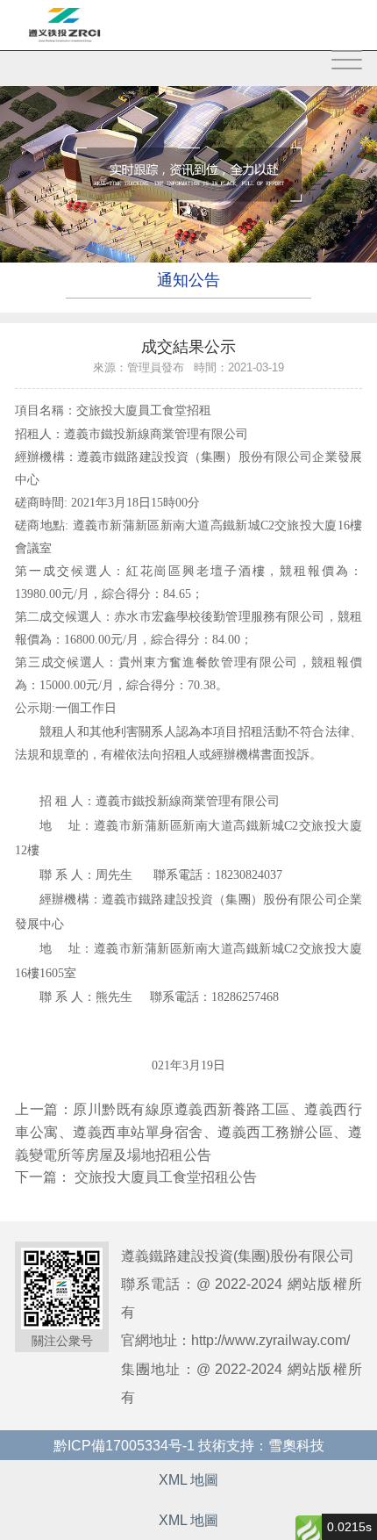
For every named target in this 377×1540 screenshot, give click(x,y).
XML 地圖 (188, 1479)
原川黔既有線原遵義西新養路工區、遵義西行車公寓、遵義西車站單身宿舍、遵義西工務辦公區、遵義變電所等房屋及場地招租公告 (188, 1131)
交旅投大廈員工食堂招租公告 (166, 1176)
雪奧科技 (296, 1445)
